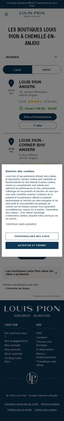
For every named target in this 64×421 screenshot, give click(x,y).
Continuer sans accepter (21, 224)
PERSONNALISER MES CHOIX (32, 236)
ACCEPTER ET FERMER (32, 245)
